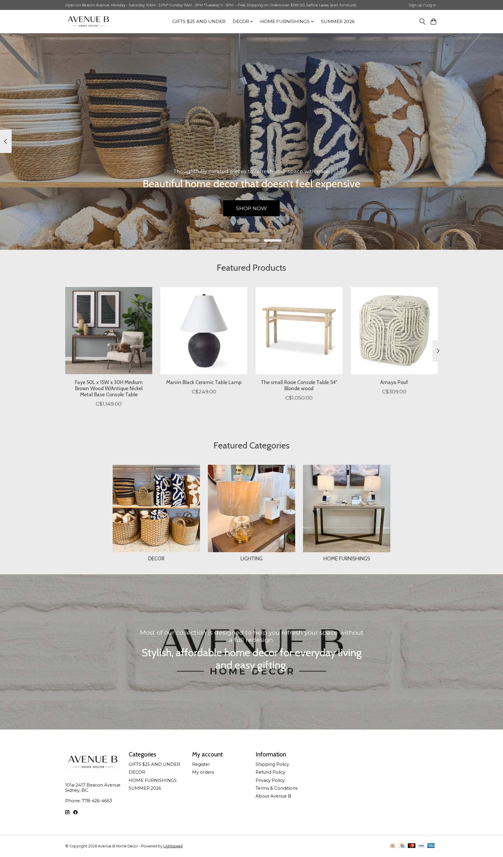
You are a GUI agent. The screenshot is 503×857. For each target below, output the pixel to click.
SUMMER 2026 (338, 21)
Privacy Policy (270, 780)
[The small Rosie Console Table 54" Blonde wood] (299, 330)
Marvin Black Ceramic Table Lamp (204, 382)
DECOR (156, 558)
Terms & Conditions (276, 788)
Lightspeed (173, 846)
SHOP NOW (251, 208)
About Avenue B (273, 796)
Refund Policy (270, 772)
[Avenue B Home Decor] (88, 21)
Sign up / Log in (422, 5)
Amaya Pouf (394, 382)
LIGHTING (251, 558)
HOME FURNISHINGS (346, 558)
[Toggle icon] (422, 21)
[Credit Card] (402, 846)
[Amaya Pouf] (394, 330)
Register (201, 764)
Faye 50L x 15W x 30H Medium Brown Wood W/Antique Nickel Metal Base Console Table (109, 388)
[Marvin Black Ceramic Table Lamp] (203, 330)
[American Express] (431, 846)
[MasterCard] (411, 846)
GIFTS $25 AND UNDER (199, 21)
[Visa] (421, 846)
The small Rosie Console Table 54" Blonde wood (299, 385)
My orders (203, 772)
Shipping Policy (272, 764)
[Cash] (392, 846)
